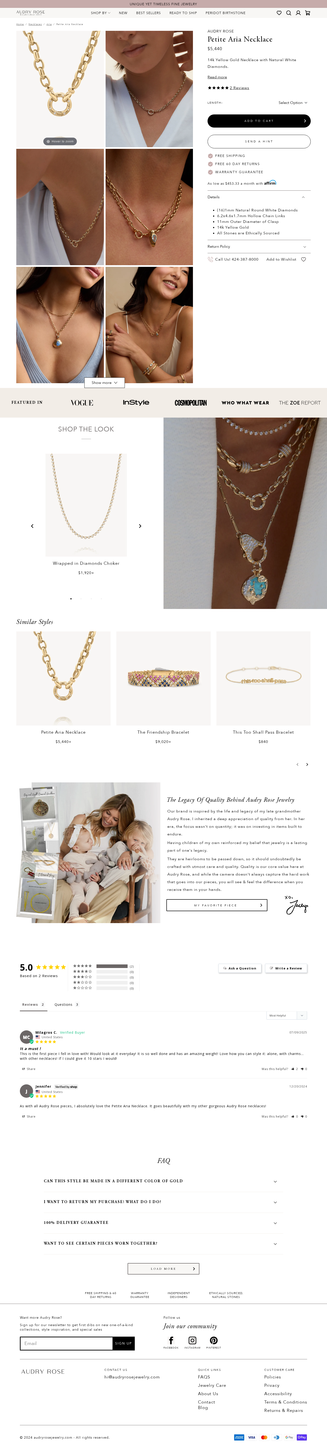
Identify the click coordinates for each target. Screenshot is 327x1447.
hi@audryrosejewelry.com (132, 1377)
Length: (215, 103)
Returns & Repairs (283, 1411)
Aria (49, 24)
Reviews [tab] (30, 1004)
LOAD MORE (163, 1269)
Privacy (272, 1385)
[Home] (30, 13)
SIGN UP (123, 1343)
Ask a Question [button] (242, 968)
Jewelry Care (212, 1385)
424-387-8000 (245, 259)
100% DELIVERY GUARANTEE (76, 1223)
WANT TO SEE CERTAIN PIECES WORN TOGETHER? (101, 1244)
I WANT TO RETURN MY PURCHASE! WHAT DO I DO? (103, 1202)
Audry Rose (221, 31)
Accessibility (278, 1394)
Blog (203, 1408)
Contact (206, 1402)
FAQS (204, 1377)
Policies (272, 1377)
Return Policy (219, 246)
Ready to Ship (183, 13)
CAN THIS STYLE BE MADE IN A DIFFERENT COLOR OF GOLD (113, 1181)
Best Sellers (148, 13)
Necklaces (35, 24)
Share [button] (31, 1069)
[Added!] (303, 259)
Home (20, 24)
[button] (32, 526)
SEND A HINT (259, 141)
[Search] (289, 13)
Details (214, 197)
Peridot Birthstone (226, 13)
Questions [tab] (64, 1004)
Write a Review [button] (288, 968)
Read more (217, 77)
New (123, 13)
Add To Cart (259, 121)
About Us (208, 1394)
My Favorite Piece (215, 905)
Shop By (99, 13)
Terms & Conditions (285, 1402)
